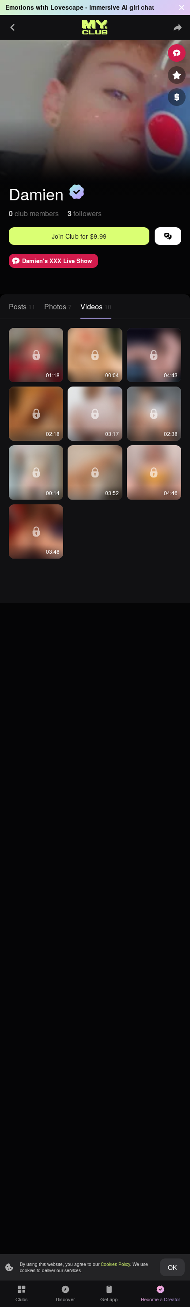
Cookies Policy (115, 1264)
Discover (65, 1299)
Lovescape (67, 7)
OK (172, 1267)
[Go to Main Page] (95, 27)
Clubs (21, 1299)
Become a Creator (160, 1299)
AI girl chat (138, 7)
